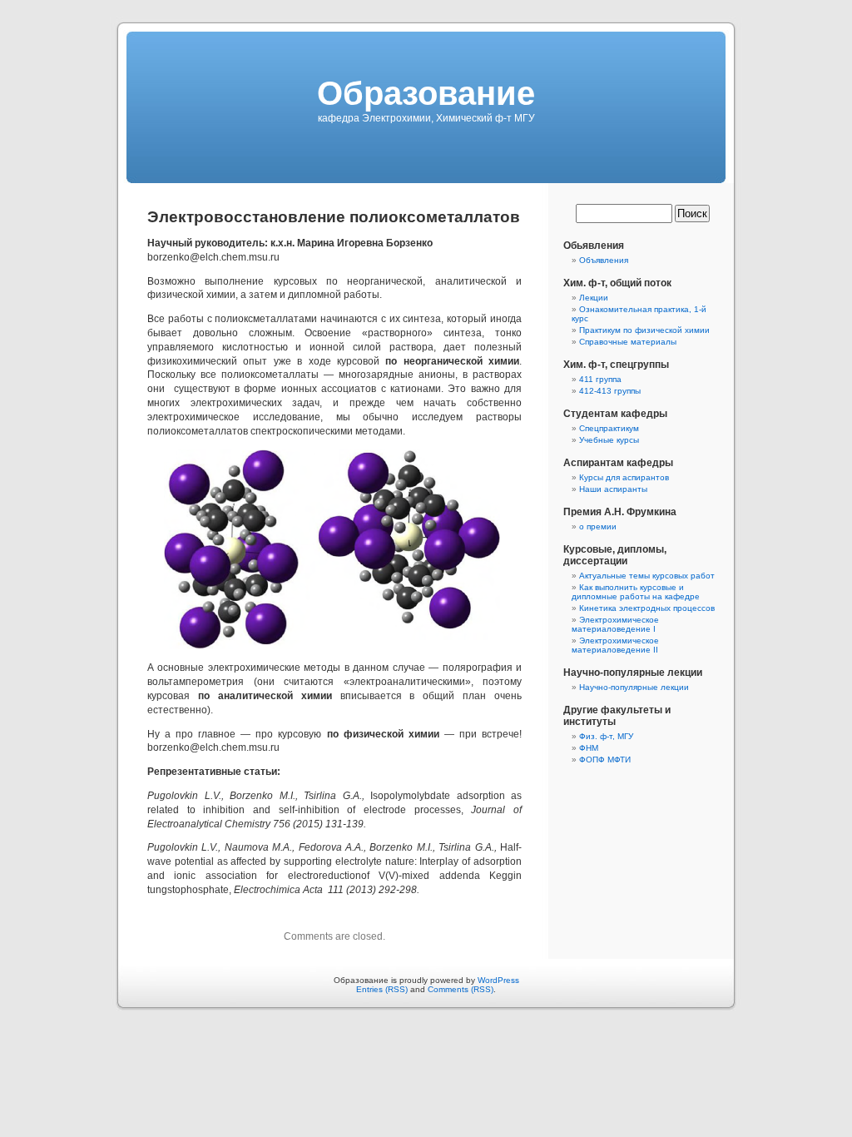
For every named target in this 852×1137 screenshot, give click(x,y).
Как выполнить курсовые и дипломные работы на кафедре (636, 592)
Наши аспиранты (613, 489)
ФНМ (588, 747)
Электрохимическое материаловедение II (615, 645)
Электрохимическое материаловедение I (615, 624)
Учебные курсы (609, 439)
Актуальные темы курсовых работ (647, 575)
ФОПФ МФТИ (605, 759)
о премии (598, 526)
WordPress (498, 980)
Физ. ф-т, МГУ (606, 736)
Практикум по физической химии (644, 330)
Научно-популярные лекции (634, 687)
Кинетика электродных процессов (647, 608)
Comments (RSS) (460, 989)
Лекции (593, 297)
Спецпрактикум (609, 428)
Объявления (603, 260)
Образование (426, 93)
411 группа (600, 379)
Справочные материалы (627, 341)
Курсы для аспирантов (624, 477)
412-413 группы (610, 390)
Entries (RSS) (382, 989)
